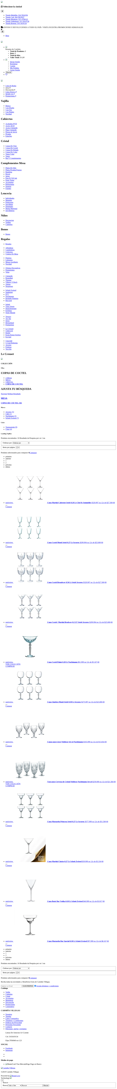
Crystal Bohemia (11, 343)
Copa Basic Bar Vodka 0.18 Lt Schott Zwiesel (65, 901)
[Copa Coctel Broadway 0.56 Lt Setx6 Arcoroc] (30, 582)
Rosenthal (9, 278)
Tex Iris (8, 319)
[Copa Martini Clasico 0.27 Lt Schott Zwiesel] (30, 861)
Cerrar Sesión (15, 70)
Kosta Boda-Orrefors (13, 335)
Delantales (9, 206)
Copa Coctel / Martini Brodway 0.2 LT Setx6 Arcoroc (68, 622)
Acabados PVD (11, 124)
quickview (9, 503)
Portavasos (9, 202)
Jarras (7, 176)
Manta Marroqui (11, 209)
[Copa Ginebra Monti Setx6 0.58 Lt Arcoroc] (30, 702)
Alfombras (9, 248)
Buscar (5, 1085)
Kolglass (8, 311)
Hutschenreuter (10, 309)
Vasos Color (9, 154)
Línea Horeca (10, 92)
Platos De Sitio (10, 168)
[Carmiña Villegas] (2, 41)
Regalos (8, 244)
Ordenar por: (7, 443)
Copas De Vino (11, 146)
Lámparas (9, 260)
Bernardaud (9, 323)
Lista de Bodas (10, 86)
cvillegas (8, 378)
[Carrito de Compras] (6, 47)
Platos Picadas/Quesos (13, 170)
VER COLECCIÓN (12, 664)
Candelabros (10, 250)
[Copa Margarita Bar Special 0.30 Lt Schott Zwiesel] (30, 941)
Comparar (33, 453)
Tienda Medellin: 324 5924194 (16, 15)
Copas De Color (11, 152)
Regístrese (13, 64)
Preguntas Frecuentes (13, 1025)
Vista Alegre (9, 306)
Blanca (8, 106)
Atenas (8, 284)
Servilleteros (9, 211)
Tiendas (8, 1016)
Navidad (8, 114)
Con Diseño (9, 108)
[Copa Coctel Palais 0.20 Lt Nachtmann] (30, 662)
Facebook (9, 1048)
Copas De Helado (11, 150)
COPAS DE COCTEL (14, 384)
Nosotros (8, 1014)
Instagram (9, 1050)
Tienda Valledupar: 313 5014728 (17, 21)
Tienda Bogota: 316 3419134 (16, 23)
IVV (7, 294)
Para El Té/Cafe (11, 178)
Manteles (8, 200)
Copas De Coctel (11, 148)
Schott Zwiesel (10, 290)
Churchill (8, 341)
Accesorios (9, 182)
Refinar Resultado (14, 394)
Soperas (8, 186)
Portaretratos (10, 270)
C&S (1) (8, 414)
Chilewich (9, 331)
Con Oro (8, 110)
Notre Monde (10, 313)
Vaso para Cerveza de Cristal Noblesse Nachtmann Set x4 (69, 782)
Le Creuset (9, 329)
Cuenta (12, 66)
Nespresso (9, 286)
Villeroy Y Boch (11, 282)
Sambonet (9, 292)
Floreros (8, 258)
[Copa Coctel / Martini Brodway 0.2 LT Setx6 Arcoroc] (30, 622)
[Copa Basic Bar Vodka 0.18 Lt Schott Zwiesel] (30, 901)
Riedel (7, 333)
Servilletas (9, 204)
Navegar (4, 394)
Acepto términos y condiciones (47, 986)
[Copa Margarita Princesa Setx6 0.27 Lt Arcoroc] (30, 822)
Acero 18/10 (10, 126)
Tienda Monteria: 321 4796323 (16, 19)
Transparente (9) (11, 427)
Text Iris (8, 349)
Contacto (8, 1027)
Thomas (8, 280)
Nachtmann (9, 296)
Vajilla (7, 992)
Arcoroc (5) (9, 412)
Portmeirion (9, 325)
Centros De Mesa (11, 254)
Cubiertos (8, 224)
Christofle (9, 276)
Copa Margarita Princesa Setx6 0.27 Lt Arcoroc (66, 822)
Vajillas (8, 222)
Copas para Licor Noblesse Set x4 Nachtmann (65, 742)
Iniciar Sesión (15, 62)
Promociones (10, 96)
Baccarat (8, 301)
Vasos (7, 156)
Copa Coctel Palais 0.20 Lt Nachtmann (62, 662)
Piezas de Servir (11, 132)
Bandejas (8, 172)
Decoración (9, 1002)
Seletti (7, 304)
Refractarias (9, 184)
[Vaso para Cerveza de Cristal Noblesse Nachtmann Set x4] (30, 782)
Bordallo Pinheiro (11, 298)
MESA (8, 380)
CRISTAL (9, 382)
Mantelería (9, 1000)
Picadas (8, 134)
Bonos (7, 234)
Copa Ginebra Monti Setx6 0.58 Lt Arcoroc (64, 702)
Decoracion (9, 220)
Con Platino (9, 112)
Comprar (8, 507)
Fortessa (8, 347)
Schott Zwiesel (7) (12, 418)
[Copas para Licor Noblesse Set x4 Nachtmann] (30, 742)
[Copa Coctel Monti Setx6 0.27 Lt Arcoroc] (30, 542)
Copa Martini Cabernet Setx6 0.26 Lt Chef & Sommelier (69, 503)
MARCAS (9, 94)
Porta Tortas (9, 180)
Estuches (8, 136)
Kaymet (8, 337)
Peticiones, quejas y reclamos (16, 1029)
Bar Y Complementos (13, 158)
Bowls (7, 174)
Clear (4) (8, 429)
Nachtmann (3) (10, 416)
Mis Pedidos (14, 68)
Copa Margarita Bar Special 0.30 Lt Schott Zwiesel (67, 941)
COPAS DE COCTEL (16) (11, 403)
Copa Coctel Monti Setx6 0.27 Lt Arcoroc (63, 542)
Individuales (9, 198)
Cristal (7, 996)
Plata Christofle (11, 130)
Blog (7, 36)
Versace (8, 317)
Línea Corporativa (12, 1018)
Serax (7, 321)
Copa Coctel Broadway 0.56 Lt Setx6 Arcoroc (65, 582)
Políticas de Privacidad (13, 1023)
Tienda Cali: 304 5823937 (14, 17)
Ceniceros (9, 252)
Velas (7, 272)
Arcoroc (8, 345)
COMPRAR (10, 666)
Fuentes (8, 188)
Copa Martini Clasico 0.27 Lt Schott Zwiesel (64, 861)
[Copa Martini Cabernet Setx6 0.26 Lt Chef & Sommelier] (30, 503)
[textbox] (32, 1085)
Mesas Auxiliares (11, 262)
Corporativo (9, 1007)
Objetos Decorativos (12, 268)
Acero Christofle (11, 128)
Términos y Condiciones (14, 1021)
